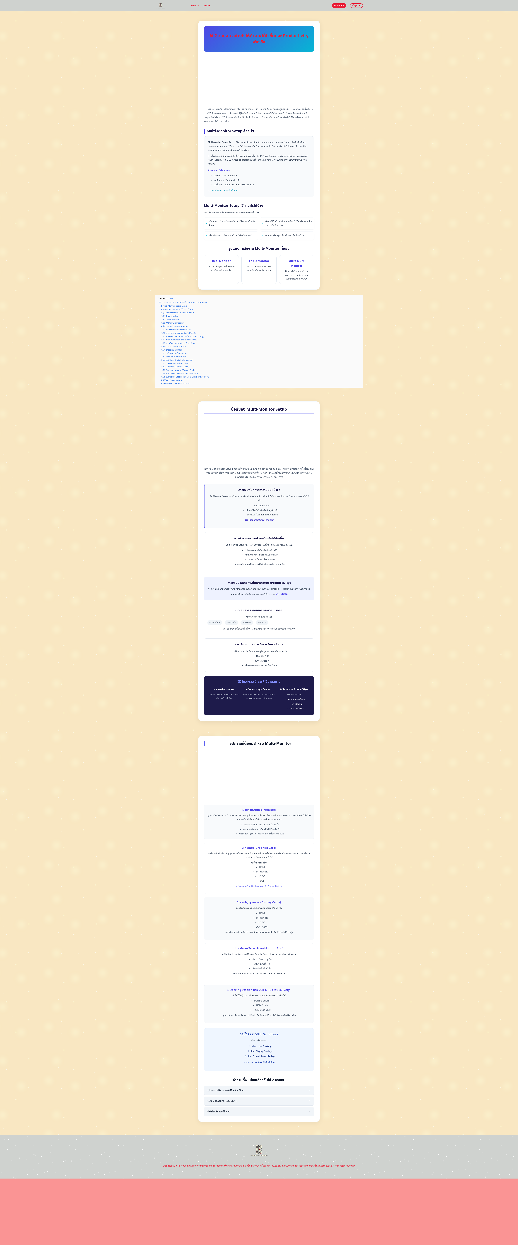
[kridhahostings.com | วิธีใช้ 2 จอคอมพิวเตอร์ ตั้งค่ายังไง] (171, 5)
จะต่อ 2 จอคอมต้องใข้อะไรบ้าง (259, 1101)
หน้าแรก (195, 5)
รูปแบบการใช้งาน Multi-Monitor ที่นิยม (259, 1090)
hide (171, 298)
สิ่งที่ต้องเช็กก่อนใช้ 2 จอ (259, 1111)
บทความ (207, 5)
